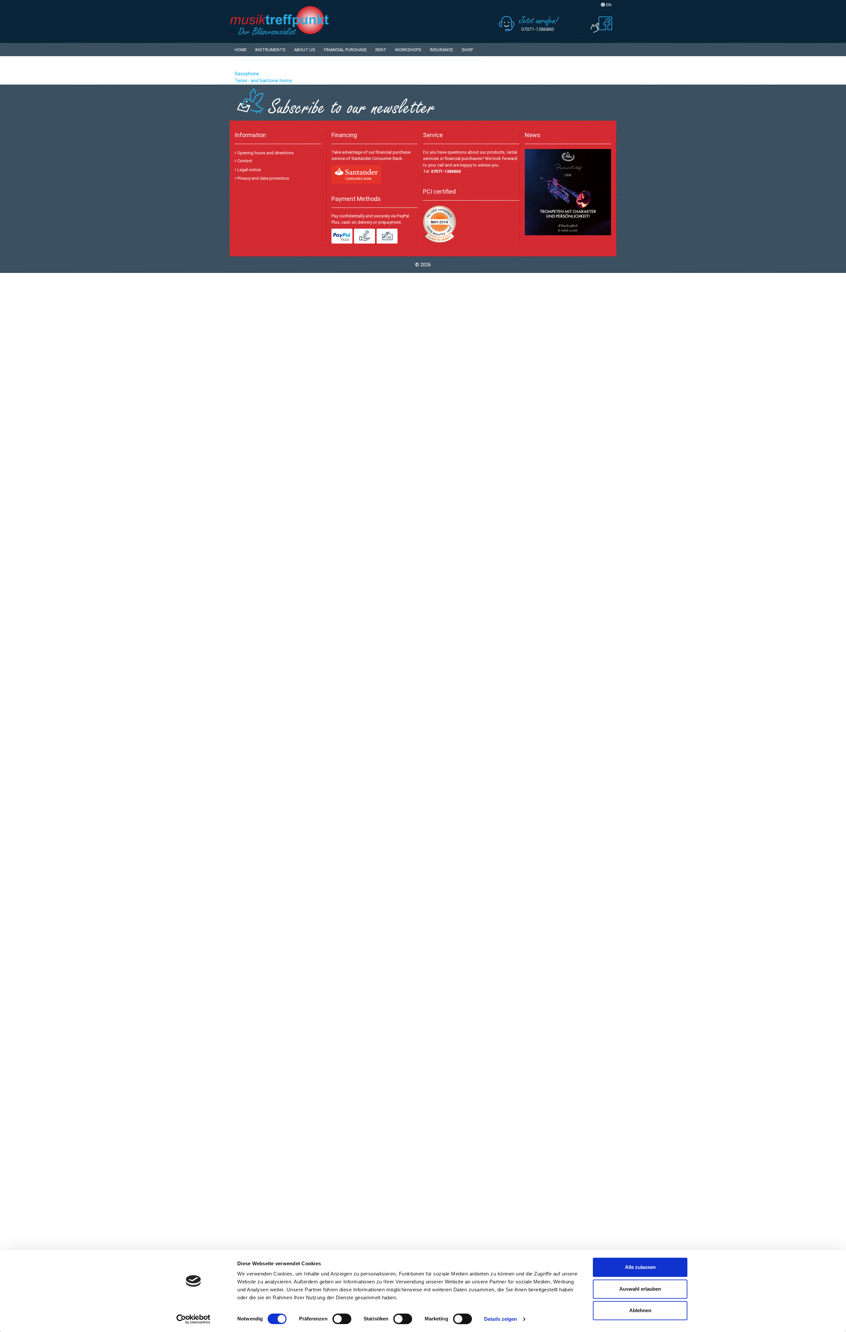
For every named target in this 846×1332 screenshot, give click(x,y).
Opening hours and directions (265, 152)
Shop (467, 49)
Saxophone (247, 74)
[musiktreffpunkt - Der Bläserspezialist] (294, 20)
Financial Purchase (345, 49)
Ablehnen (640, 1310)
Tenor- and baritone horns (263, 81)
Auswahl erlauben (640, 1289)
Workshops (408, 49)
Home (241, 49)
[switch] (341, 1318)
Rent (380, 49)
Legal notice (248, 169)
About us (304, 49)
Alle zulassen (640, 1267)
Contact (244, 160)
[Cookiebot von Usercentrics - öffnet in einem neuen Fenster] (193, 1319)
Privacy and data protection (262, 178)
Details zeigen (500, 1319)
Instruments (270, 49)
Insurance (441, 49)
